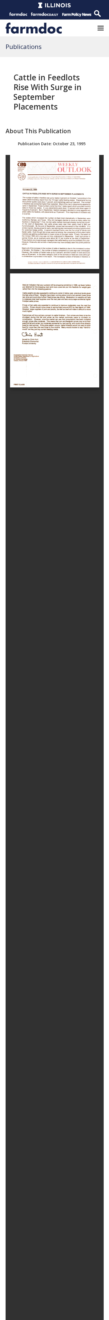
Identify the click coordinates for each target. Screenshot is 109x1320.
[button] (101, 28)
